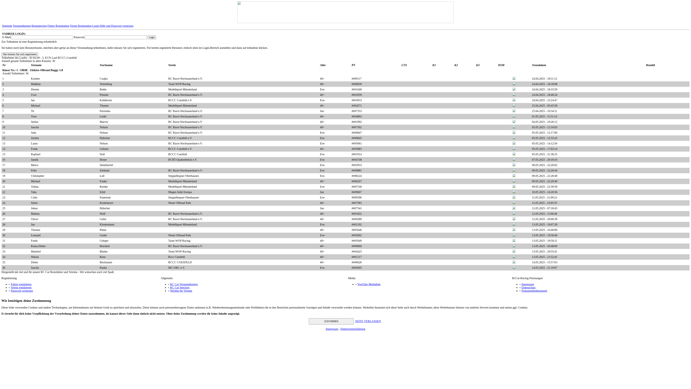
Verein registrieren (21, 287)
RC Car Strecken (179, 287)
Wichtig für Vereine (181, 290)
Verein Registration (81, 25)
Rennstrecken (39, 25)
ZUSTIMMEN (331, 321)
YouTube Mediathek (369, 284)
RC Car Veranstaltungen (184, 284)
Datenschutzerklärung (352, 328)
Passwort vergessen (22, 290)
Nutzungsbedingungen (534, 290)
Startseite (7, 25)
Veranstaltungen (22, 25)
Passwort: (79, 37)
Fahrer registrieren (21, 284)
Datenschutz (528, 287)
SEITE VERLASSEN (368, 321)
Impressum (527, 284)
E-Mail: (6, 37)
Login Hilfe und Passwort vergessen (112, 25)
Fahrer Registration (58, 25)
